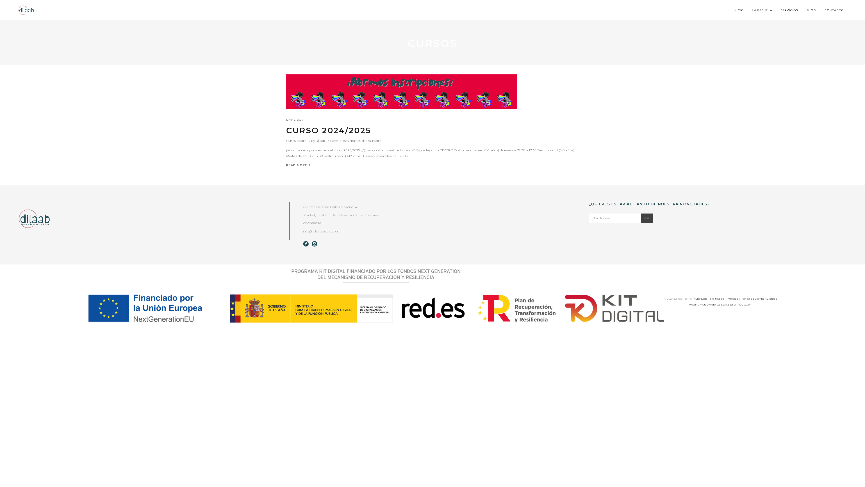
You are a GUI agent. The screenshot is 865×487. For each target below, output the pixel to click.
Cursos (291, 140)
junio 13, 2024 (294, 119)
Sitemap (771, 298)
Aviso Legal (701, 298)
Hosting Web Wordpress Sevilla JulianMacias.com (721, 304)
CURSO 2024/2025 (328, 130)
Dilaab (320, 140)
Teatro (301, 140)
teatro (376, 140)
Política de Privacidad (724, 298)
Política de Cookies (752, 298)
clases (334, 140)
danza (366, 140)
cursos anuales (350, 140)
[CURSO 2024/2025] (401, 91)
